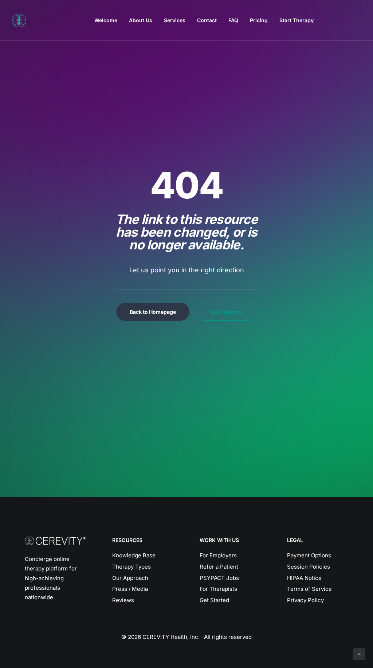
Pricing (259, 20)
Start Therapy (296, 20)
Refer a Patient (219, 566)
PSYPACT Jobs (219, 577)
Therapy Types (131, 566)
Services (174, 20)
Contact (207, 20)
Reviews (123, 600)
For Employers (218, 555)
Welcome (105, 20)
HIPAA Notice (304, 577)
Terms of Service (309, 588)
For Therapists (218, 588)
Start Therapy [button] (226, 312)
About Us (140, 20)
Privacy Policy (305, 600)
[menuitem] (105, 20)
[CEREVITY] (19, 20)
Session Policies (308, 566)
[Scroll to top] (359, 653)
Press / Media (130, 588)
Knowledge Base (134, 555)
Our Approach (130, 577)
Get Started (214, 600)
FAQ (233, 20)
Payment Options (309, 555)
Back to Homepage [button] (153, 312)
